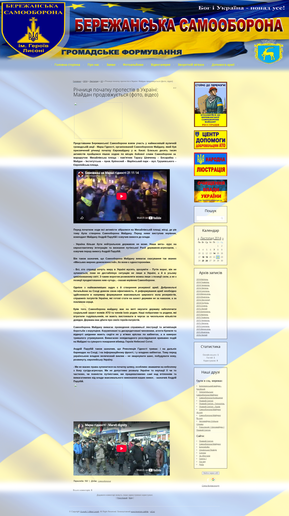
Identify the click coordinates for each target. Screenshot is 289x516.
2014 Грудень (202, 302)
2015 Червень (203, 320)
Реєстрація (122, 497)
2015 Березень (203, 311)
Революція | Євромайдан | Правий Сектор (210, 428)
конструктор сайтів (139, 511)
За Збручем (204, 455)
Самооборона (104, 481)
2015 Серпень (203, 326)
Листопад (94, 81)
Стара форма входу (210, 485)
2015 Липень (202, 323)
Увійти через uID (210, 473)
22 (102, 81)
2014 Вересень (203, 294)
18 (203, 257)
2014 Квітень (202, 279)
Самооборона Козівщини (211, 397)
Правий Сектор (206, 400)
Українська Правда (208, 449)
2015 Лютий (201, 308)
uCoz (152, 511)
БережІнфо (204, 446)
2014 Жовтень (203, 297)
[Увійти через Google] (213, 479)
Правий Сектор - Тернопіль (212, 403)
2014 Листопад (203, 299)
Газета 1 (203, 458)
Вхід (131, 497)
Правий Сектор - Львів (209, 406)
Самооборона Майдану (210, 444)
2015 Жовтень (203, 332)
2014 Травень (202, 282)
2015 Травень (202, 317)
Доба (201, 464)
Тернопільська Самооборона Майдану (207, 393)
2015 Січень (202, 305)
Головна (77, 81)
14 (214, 253)
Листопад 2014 (210, 238)
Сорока (202, 452)
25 (203, 260)
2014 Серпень (203, 291)
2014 (85, 81)
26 (207, 260)
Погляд (202, 461)
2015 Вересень (203, 329)
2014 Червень (203, 285)
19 (207, 257)
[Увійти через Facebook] (208, 479)
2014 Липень (202, 288)
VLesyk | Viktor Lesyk (89, 511)
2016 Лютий (201, 335)
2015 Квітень (202, 314)
